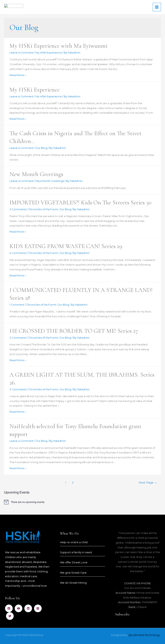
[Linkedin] (28, 608)
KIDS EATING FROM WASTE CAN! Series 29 (65, 246)
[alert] (82, 502)
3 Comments (17, 209)
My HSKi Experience (49, 52)
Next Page (148, 482)
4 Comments (17, 253)
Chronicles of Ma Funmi (43, 209)
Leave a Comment (21, 52)
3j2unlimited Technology (144, 635)
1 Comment (16, 304)
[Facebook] (9, 608)
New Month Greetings (36, 174)
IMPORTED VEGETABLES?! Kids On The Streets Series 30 (80, 202)
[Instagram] (38, 608)
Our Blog (41, 147)
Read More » (17, 75)
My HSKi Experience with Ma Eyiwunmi (58, 45)
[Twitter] (10, 616)
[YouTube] (18, 608)
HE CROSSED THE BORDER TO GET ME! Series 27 (73, 331)
